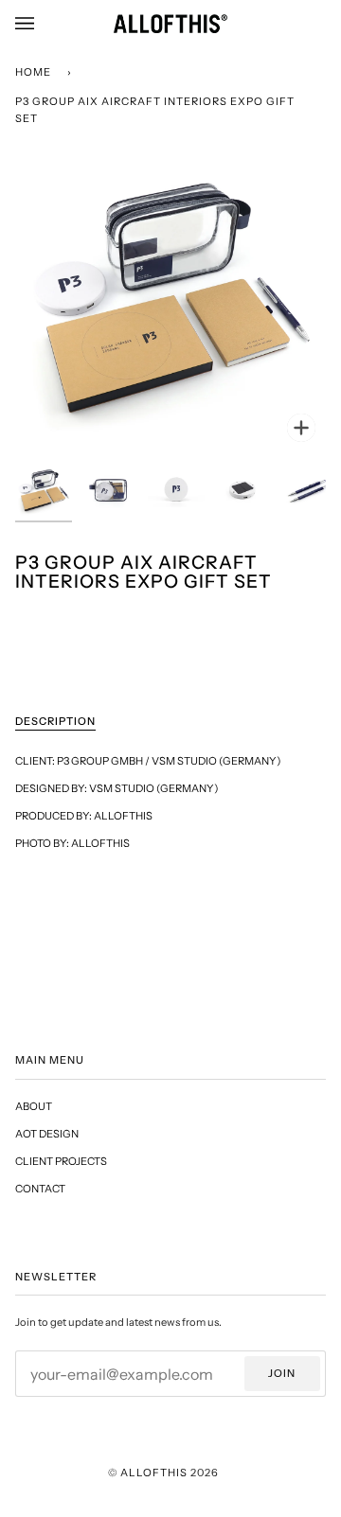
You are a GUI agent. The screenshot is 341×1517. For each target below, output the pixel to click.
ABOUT (33, 1106)
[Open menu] (43, 23)
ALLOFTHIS (154, 1472)
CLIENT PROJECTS (61, 1161)
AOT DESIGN (47, 1133)
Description (55, 721)
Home (33, 72)
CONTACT (40, 1188)
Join (282, 1373)
